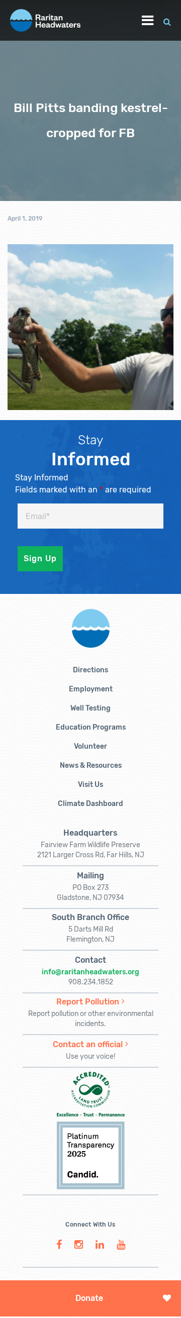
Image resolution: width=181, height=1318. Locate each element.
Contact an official (88, 1044)
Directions (90, 670)
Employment (91, 689)
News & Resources (91, 765)
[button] (167, 20)
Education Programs (91, 727)
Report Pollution (87, 1001)
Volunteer (90, 746)
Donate (89, 1298)
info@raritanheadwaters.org (90, 972)
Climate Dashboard (90, 803)
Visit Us (90, 784)
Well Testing (90, 708)
